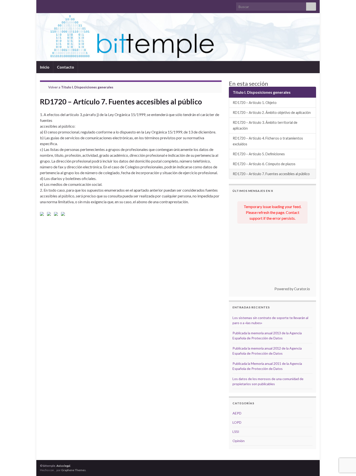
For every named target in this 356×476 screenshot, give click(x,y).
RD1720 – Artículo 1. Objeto (255, 103)
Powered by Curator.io (292, 289)
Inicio (44, 67)
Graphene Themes (73, 470)
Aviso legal (63, 466)
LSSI (235, 431)
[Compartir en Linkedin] (57, 215)
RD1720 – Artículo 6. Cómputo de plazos (264, 164)
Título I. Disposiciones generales (87, 87)
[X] (50, 5)
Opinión (238, 441)
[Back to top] (345, 465)
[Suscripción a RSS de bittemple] (42, 5)
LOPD (236, 422)
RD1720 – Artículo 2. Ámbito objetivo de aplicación (272, 112)
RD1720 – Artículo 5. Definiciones (259, 154)
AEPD (236, 413)
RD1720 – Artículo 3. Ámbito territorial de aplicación (265, 125)
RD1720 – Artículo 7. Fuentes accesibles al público (271, 174)
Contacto (65, 67)
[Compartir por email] (64, 215)
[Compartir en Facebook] (43, 215)
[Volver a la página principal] (178, 37)
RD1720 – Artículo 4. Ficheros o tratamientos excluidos (268, 141)
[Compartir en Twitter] (50, 215)
